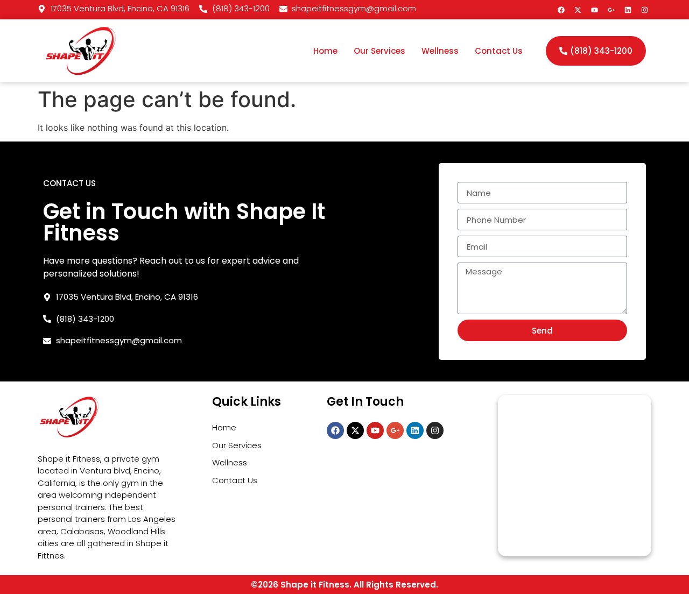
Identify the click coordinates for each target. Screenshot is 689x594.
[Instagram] (644, 10)
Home (325, 50)
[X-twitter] (578, 10)
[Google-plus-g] (611, 10)
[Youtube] (594, 10)
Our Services (379, 50)
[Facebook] (561, 10)
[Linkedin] (628, 10)
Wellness (440, 50)
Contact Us (499, 50)
